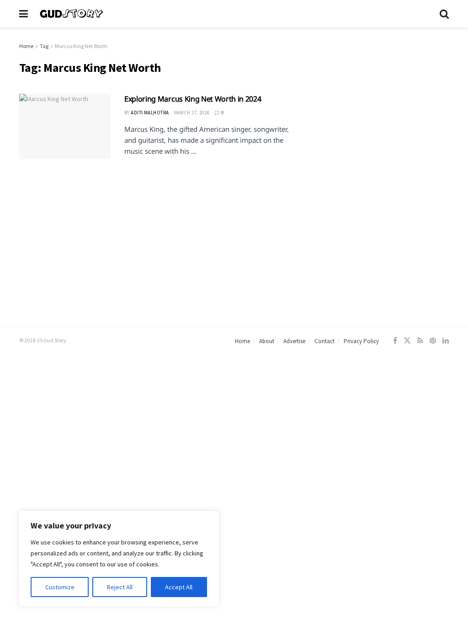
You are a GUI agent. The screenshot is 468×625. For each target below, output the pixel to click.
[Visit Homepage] (234, 13)
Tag (44, 46)
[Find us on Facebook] (395, 340)
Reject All (120, 587)
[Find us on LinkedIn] (445, 340)
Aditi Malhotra (150, 112)
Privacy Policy (361, 341)
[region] (118, 559)
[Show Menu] (23, 13)
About (266, 341)
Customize (59, 587)
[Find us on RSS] (420, 340)
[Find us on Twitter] (407, 340)
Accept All (178, 587)
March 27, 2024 (191, 112)
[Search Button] (444, 13)
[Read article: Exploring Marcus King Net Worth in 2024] (65, 126)
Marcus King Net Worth (81, 46)
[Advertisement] (382, 99)
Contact (324, 341)
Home (26, 46)
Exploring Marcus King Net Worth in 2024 (192, 99)
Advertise (294, 341)
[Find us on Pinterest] (433, 340)
